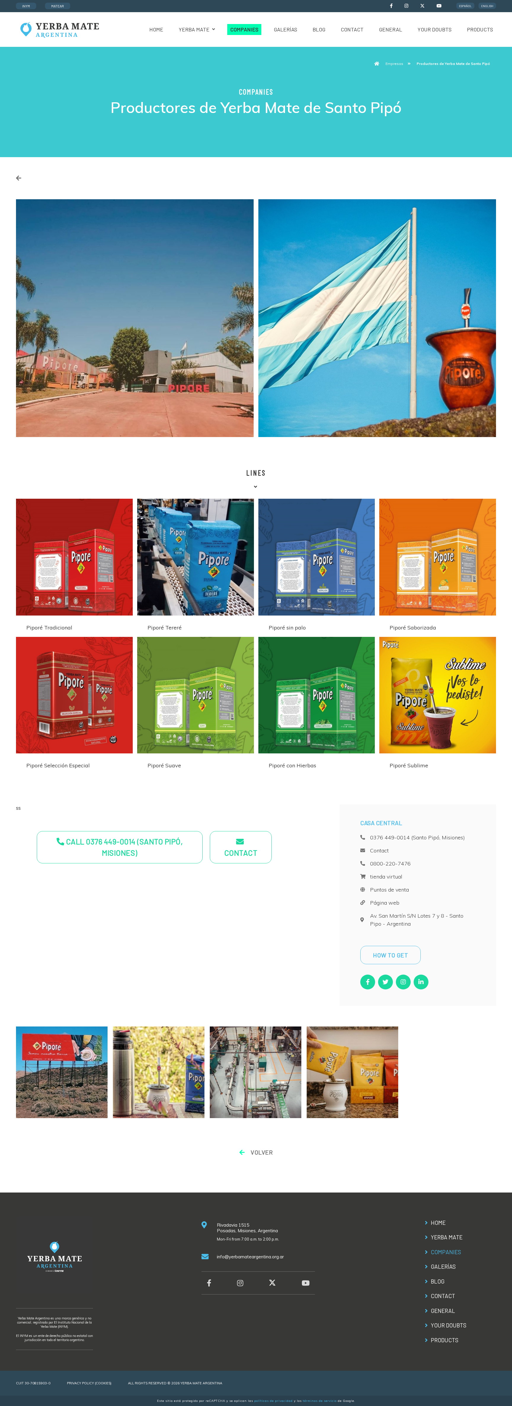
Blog (319, 29)
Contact (352, 29)
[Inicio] (376, 64)
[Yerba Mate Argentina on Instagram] (406, 6)
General (390, 29)
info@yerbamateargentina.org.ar (250, 1257)
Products (480, 29)
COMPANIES (244, 29)
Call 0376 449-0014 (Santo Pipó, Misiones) (123, 847)
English (487, 6)
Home (156, 29)
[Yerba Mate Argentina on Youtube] (438, 6)
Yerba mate (194, 29)
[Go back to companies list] (18, 178)
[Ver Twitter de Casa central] (385, 982)
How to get (390, 955)
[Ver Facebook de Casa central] (367, 982)
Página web (384, 902)
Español (465, 6)
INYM (26, 6)
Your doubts (434, 29)
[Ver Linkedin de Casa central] (421, 982)
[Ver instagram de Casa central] (403, 982)
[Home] (59, 29)
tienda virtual (386, 876)
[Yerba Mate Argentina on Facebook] (391, 6)
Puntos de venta (389, 889)
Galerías (285, 29)
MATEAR (57, 6)
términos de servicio (320, 1401)
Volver (261, 1152)
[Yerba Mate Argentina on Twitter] (422, 6)
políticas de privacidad (273, 1401)
